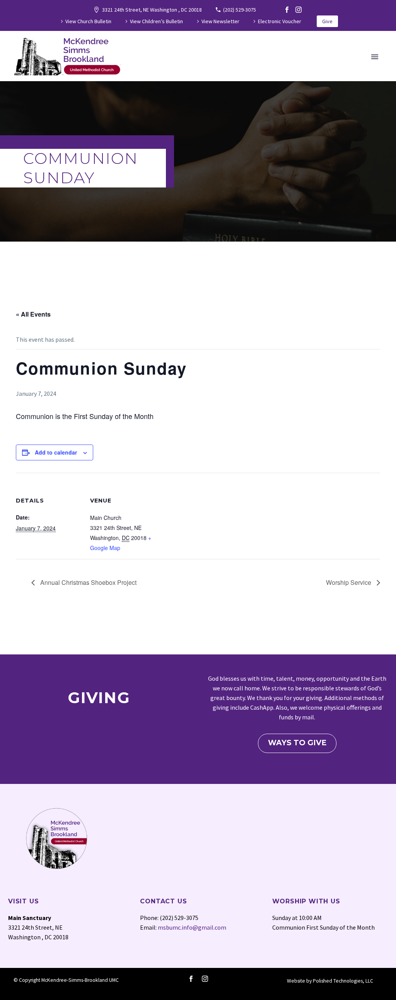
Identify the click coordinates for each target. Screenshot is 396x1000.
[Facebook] (287, 10)
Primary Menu (375, 57)
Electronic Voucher (279, 21)
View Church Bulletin (88, 21)
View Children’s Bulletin (156, 21)
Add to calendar (56, 452)
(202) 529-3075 (239, 9)
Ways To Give (297, 742)
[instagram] (205, 979)
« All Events (33, 314)
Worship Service (349, 582)
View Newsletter (220, 21)
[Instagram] (298, 10)
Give (327, 21)
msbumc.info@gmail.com (192, 927)
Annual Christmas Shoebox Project (88, 582)
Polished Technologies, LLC (343, 981)
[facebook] (191, 979)
